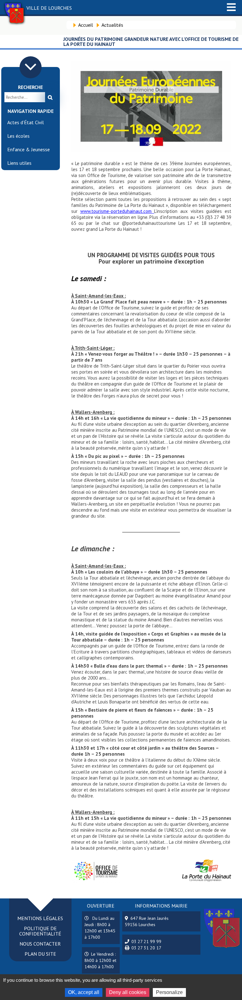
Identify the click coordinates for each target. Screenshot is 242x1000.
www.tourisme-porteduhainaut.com (117, 211)
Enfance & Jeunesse (28, 149)
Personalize (169, 992)
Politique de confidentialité (40, 931)
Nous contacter (40, 944)
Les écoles (18, 136)
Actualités (112, 24)
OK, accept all (83, 992)
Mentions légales (40, 918)
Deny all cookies (127, 992)
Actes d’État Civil (25, 122)
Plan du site (40, 954)
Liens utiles (19, 163)
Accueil (85, 24)
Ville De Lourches (49, 8)
